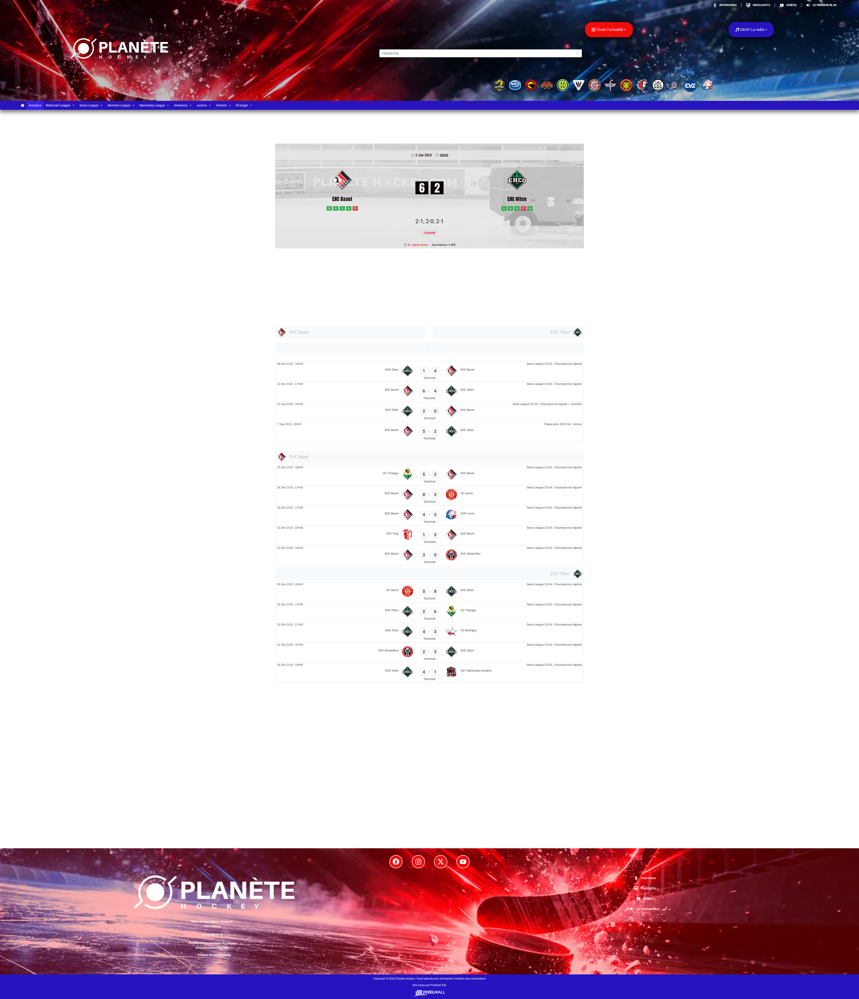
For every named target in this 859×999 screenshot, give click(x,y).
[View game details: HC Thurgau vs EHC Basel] (429, 475)
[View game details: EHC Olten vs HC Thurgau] (429, 612)
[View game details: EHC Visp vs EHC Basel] (429, 535)
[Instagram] (418, 861)
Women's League (118, 105)
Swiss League (88, 105)
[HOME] (22, 105)
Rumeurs (35, 105)
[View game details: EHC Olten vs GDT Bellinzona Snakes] (429, 673)
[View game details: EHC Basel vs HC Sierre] (429, 495)
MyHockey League (152, 105)
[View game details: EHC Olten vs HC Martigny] (429, 632)
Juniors (201, 105)
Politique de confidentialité (214, 955)
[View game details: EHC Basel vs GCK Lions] (429, 515)
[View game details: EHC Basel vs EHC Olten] (429, 392)
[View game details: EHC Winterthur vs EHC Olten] (429, 652)
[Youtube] (463, 861)
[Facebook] (396, 861)
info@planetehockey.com (212, 947)
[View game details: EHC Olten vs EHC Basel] (429, 372)
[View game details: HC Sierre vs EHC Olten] (429, 592)
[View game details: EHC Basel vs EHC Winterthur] (429, 556)
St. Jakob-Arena (418, 244)
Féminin (221, 105)
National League (58, 105)
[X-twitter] (440, 861)
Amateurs (180, 105)
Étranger (242, 105)
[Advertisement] (409, 286)
